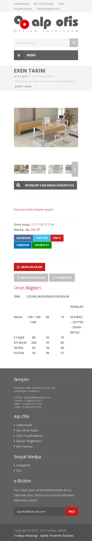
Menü (31, 55)
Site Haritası (24, 446)
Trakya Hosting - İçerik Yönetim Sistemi (44, 536)
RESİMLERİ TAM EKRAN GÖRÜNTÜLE (49, 185)
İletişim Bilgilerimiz (48, 9)
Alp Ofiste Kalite (43, 4)
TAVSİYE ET (41, 245)
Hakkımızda (21, 4)
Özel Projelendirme (29, 436)
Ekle (72, 511)
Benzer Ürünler (32, 278)
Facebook (23, 238)
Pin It (57, 238)
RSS (19, 471)
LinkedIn (22, 245)
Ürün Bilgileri (31, 267)
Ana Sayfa (20, 76)
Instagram (23, 465)
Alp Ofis (30, 230)
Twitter (42, 238)
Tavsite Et (64, 278)
